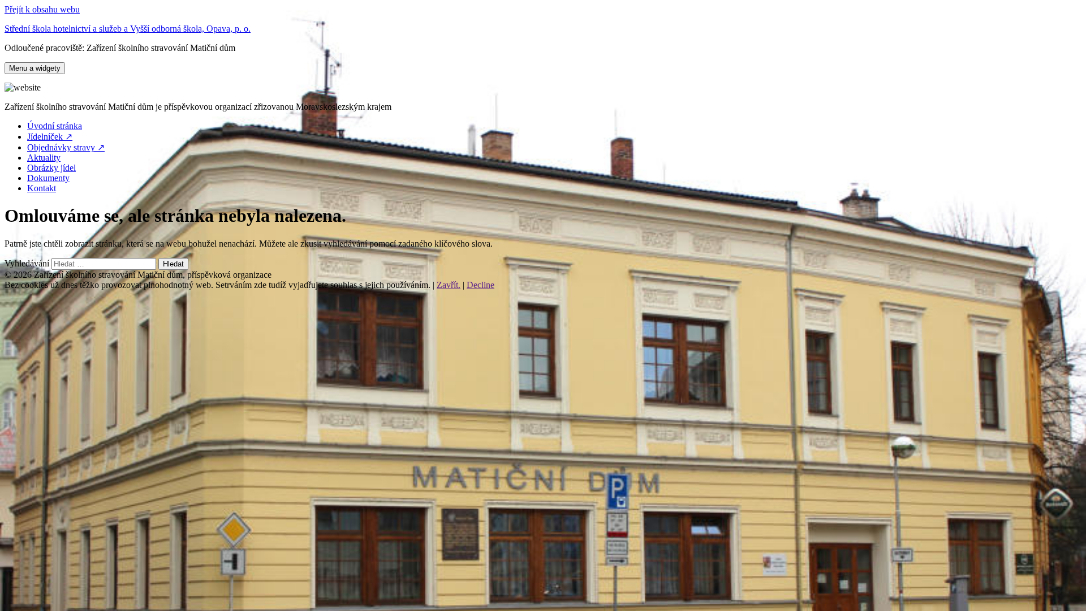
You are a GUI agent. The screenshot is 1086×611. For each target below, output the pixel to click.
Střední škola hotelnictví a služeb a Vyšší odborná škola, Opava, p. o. (128, 28)
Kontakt (41, 188)
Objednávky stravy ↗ (66, 147)
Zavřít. (448, 285)
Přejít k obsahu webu (42, 9)
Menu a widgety (35, 68)
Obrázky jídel (51, 168)
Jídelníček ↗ (49, 136)
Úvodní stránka (54, 126)
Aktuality (44, 157)
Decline (480, 285)
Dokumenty (48, 178)
